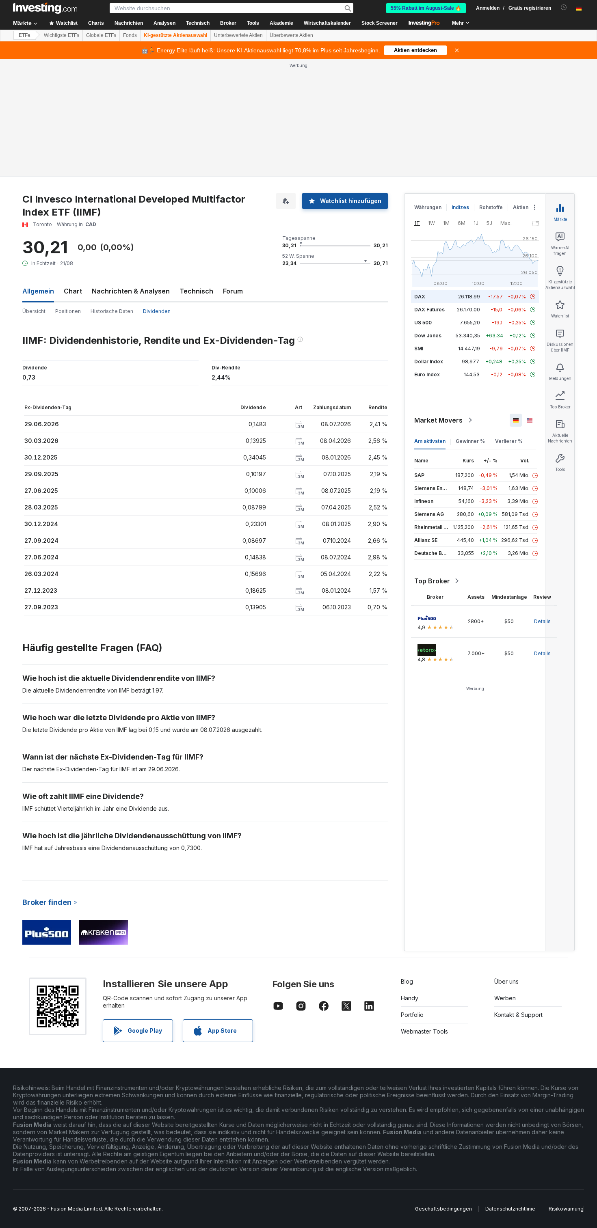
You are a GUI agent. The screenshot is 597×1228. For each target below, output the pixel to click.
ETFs (24, 35)
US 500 (423, 322)
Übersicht (33, 311)
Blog (407, 981)
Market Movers (438, 420)
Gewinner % (470, 441)
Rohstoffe (491, 207)
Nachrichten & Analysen (131, 291)
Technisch (196, 291)
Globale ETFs (101, 35)
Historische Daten (112, 311)
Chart (73, 291)
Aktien (520, 207)
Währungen (427, 207)
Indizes (460, 207)
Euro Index (427, 374)
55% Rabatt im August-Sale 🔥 (426, 8)
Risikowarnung (566, 1209)
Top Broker (432, 581)
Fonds (130, 35)
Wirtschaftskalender (327, 23)
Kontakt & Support (518, 1014)
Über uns (506, 981)
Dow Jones (427, 335)
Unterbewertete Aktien (238, 35)
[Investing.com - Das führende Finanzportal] (45, 8)
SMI (418, 348)
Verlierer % (509, 441)
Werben (505, 998)
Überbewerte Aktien (291, 35)
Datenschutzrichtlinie (510, 1209)
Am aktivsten (430, 441)
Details (542, 621)
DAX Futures (429, 309)
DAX (419, 297)
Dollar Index (428, 361)
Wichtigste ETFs (61, 35)
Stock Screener (379, 23)
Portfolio (412, 1014)
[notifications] (564, 7)
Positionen (68, 311)
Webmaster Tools (424, 1031)
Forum (233, 291)
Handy (409, 998)
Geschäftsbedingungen (443, 1209)
